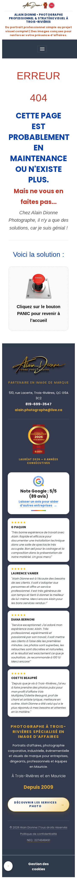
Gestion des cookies (38, 866)
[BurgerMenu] (42, 49)
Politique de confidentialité (38, 834)
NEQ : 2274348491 (38, 840)
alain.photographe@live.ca (38, 410)
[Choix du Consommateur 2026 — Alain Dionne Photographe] (38, 439)
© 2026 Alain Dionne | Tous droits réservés (38, 827)
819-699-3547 (38, 404)
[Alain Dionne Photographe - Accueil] (38, 5)
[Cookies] (8, 866)
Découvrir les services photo (39, 804)
